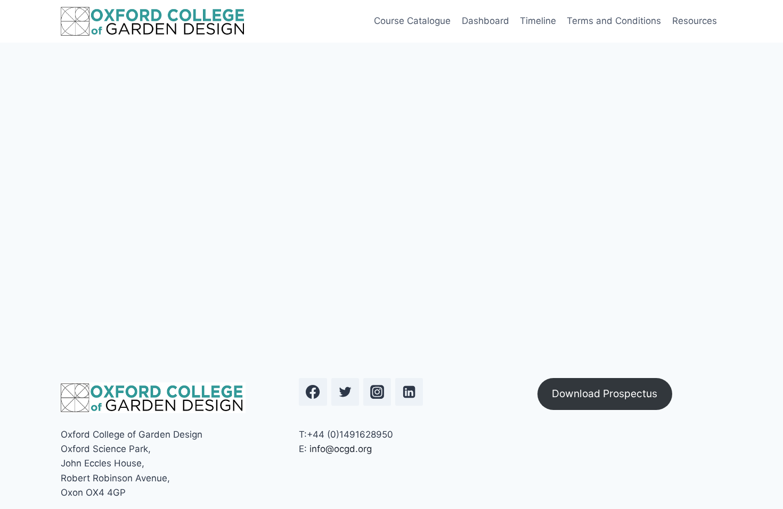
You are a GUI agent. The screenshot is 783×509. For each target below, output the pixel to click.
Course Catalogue (412, 20)
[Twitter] (345, 392)
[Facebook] (313, 392)
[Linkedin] (409, 392)
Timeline (538, 20)
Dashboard (485, 20)
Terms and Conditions (614, 20)
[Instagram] (377, 392)
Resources (694, 20)
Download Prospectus (604, 393)
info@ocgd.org (340, 449)
